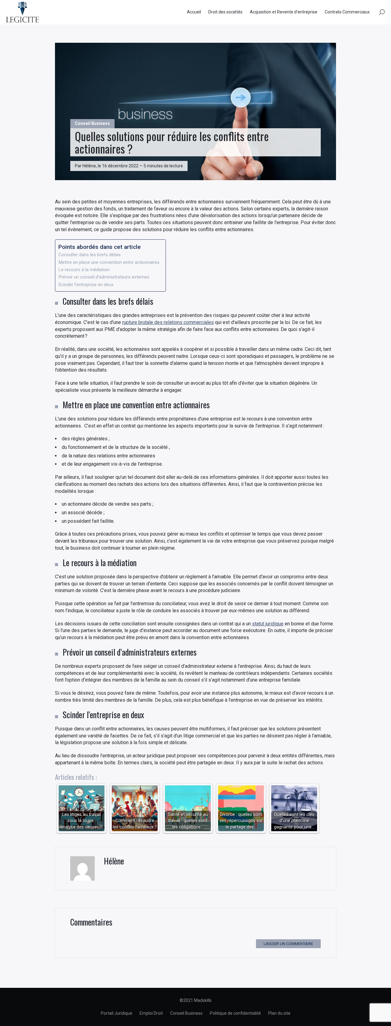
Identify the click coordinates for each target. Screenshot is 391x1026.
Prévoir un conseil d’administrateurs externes (103, 277)
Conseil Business (92, 123)
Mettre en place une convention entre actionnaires (108, 262)
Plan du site (279, 1013)
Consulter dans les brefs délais (89, 254)
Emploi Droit (151, 1013)
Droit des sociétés (225, 11)
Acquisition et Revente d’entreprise (283, 11)
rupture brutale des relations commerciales (168, 322)
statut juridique (267, 624)
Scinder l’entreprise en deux (86, 284)
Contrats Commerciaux (347, 11)
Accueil (194, 11)
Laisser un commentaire (288, 943)
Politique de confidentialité (235, 1013)
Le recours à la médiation (84, 269)
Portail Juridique (116, 1013)
